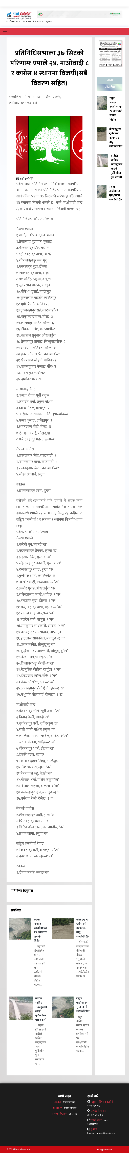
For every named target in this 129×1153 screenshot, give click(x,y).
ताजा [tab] (110, 80)
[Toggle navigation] (4, 31)
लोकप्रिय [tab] (110, 87)
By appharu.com (105, 1149)
